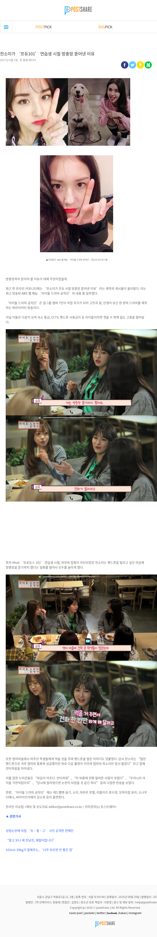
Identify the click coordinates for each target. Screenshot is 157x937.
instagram (135, 913)
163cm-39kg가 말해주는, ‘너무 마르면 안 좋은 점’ (40, 849)
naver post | (76, 913)
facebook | (113, 913)
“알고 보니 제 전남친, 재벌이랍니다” (31, 840)
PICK (43, 26)
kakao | (123, 913)
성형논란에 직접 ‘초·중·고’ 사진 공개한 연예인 (40, 830)
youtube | (90, 913)
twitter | (101, 913)
